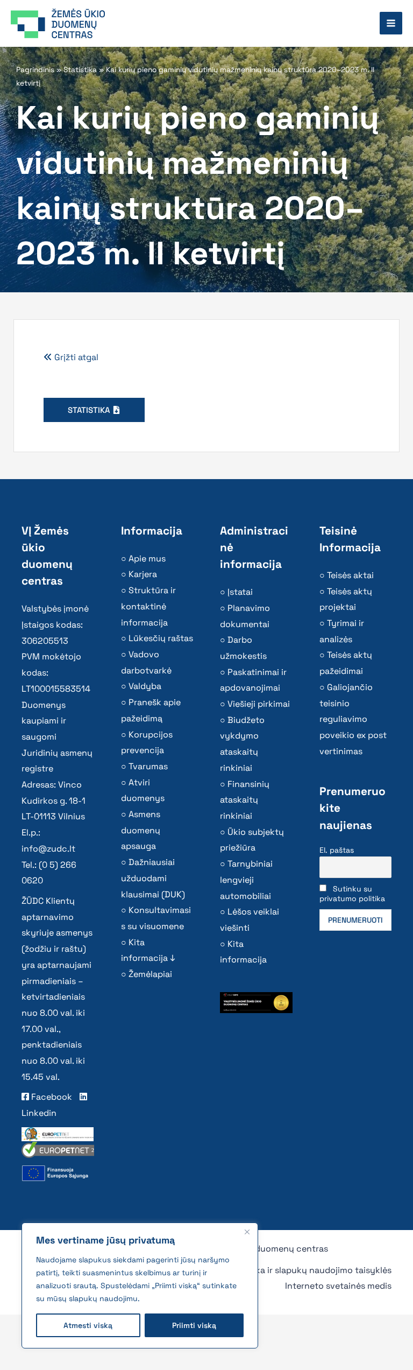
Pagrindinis (35, 69)
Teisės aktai (350, 575)
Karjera (143, 574)
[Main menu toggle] (391, 23)
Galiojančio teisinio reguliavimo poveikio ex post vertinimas (353, 719)
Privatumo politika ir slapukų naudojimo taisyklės (290, 1270)
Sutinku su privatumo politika (352, 893)
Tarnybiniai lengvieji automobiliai (246, 879)
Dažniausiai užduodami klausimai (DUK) (153, 878)
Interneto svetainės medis (338, 1285)
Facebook (50, 1096)
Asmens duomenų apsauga (140, 830)
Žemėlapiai (150, 974)
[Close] (246, 1231)
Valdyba (145, 686)
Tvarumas (148, 766)
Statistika (80, 69)
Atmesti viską (87, 1325)
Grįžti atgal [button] (75, 357)
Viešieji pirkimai (258, 703)
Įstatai (240, 592)
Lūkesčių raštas (161, 638)
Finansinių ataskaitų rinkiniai (244, 799)
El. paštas (336, 850)
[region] (140, 1285)
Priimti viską (194, 1325)
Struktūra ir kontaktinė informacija (148, 606)
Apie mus (147, 558)
